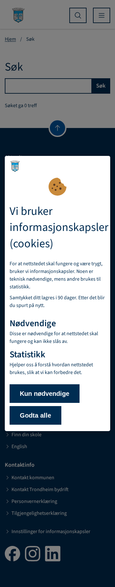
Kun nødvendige (44, 393)
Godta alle (35, 415)
